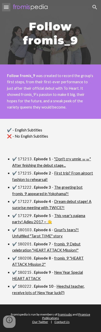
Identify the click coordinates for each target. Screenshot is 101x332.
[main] (50, 32)
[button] (6, 7)
